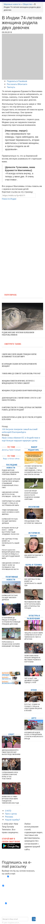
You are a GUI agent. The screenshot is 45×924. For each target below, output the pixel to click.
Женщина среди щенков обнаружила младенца (22, 391)
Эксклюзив (33, 507)
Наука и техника (34, 565)
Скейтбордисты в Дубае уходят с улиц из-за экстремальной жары (11, 503)
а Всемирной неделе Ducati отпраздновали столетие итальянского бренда (33, 736)
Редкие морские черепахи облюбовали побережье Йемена (10, 472)
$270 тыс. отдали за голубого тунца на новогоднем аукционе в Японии (33, 707)
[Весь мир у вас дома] (2, 712)
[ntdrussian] (2, 724)
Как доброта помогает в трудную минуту (33, 556)
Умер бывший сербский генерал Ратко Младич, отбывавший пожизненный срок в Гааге (11, 483)
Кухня (34, 690)
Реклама (9, 816)
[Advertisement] (22, 222)
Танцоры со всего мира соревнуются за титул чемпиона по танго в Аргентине (33, 636)
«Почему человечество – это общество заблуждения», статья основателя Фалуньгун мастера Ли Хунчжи (33, 470)
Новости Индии (9, 198)
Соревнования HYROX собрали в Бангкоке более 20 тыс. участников (10, 775)
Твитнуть (11, 87)
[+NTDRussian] (2, 720)
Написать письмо (32, 852)
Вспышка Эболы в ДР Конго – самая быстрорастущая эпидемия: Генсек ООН (10, 531)
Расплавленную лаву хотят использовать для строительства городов (32, 605)
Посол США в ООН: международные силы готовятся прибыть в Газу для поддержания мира (11, 554)
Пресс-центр (11, 813)
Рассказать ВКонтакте (17, 84)
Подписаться (35, 919)
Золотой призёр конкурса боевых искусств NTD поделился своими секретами (32, 495)
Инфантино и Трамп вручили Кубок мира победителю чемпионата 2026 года (10, 800)
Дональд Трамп (8, 450)
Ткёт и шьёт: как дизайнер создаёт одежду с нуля (31, 680)
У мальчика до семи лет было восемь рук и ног (21, 374)
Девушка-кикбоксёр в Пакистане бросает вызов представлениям (11, 752)
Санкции (17, 450)
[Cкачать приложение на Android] (11, 847)
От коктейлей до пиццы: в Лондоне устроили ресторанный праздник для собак (11, 621)
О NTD (8, 810)
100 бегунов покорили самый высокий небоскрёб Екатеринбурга (19, 430)
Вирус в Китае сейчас (11, 458)
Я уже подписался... (11, 922)
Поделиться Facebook (17, 81)
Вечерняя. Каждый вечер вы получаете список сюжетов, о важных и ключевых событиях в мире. (22, 879)
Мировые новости (12, 4)
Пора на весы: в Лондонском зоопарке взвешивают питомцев (11, 644)
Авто (33, 718)
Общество (27, 4)
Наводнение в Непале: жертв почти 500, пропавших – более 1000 (11, 494)
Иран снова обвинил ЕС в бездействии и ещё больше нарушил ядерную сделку (21, 439)
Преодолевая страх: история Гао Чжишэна (33, 522)
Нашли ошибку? (12, 819)
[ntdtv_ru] (2, 727)
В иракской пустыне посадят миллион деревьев (10, 521)
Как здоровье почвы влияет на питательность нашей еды (10, 542)
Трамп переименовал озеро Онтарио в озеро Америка (10, 512)
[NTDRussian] (2, 709)
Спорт (11, 734)
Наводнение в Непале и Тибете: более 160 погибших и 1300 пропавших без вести (11, 566)
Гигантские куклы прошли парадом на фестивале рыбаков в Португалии (32, 659)
